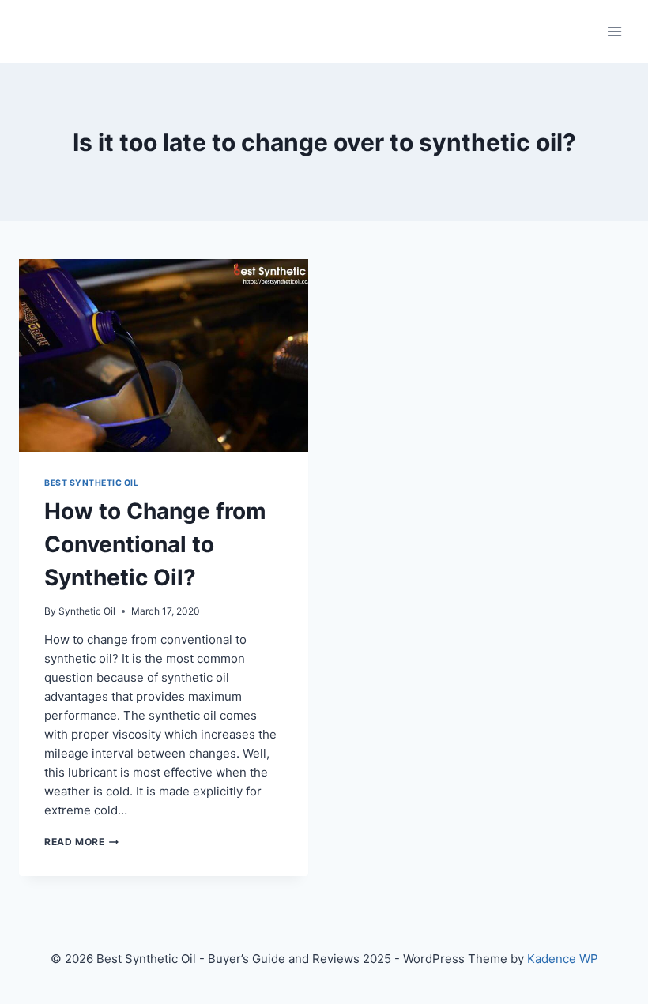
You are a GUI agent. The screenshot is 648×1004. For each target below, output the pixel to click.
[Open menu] (614, 31)
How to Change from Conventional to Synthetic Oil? (155, 544)
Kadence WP (562, 958)
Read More (81, 842)
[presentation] (163, 355)
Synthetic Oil (86, 611)
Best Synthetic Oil (91, 483)
